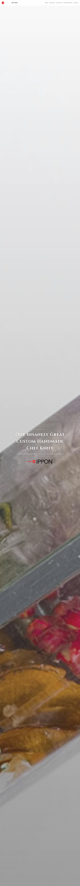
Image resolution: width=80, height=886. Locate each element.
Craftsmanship (67, 2)
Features (51, 2)
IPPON (46, 2)
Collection (59, 2)
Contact (75, 2)
